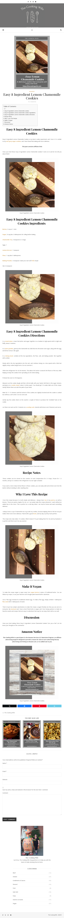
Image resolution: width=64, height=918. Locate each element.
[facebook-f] (28, 1)
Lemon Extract (7, 250)
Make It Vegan (9, 120)
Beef (14, 873)
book (34, 513)
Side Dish (15, 892)
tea (45, 500)
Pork (14, 888)
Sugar (4, 234)
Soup (14, 896)
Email (4, 771)
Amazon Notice (9, 124)
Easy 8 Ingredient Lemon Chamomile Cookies (17, 111)
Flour (4, 255)
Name (4, 763)
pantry (53, 500)
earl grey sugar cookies (13, 141)
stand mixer (9, 341)
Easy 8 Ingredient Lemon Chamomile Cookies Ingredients (20, 112)
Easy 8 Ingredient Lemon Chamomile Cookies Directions (20, 114)
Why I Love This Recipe (11, 118)
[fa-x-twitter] (30, 1)
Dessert (32, 91)
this (33, 260)
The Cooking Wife (9, 712)
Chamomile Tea (7, 239)
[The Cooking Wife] (32, 15)
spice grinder (9, 348)
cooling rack (30, 407)
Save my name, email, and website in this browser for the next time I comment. (25, 790)
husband (13, 609)
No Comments (32, 101)
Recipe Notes (8, 116)
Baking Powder (7, 260)
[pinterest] (35, 1)
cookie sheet (15, 385)
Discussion (8, 122)
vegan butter (34, 592)
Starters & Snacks (18, 899)
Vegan (14, 903)
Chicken (15, 876)
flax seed (5, 602)
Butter (4, 229)
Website (4, 779)
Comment (5, 793)
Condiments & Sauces (19, 880)
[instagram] (33, 1)
